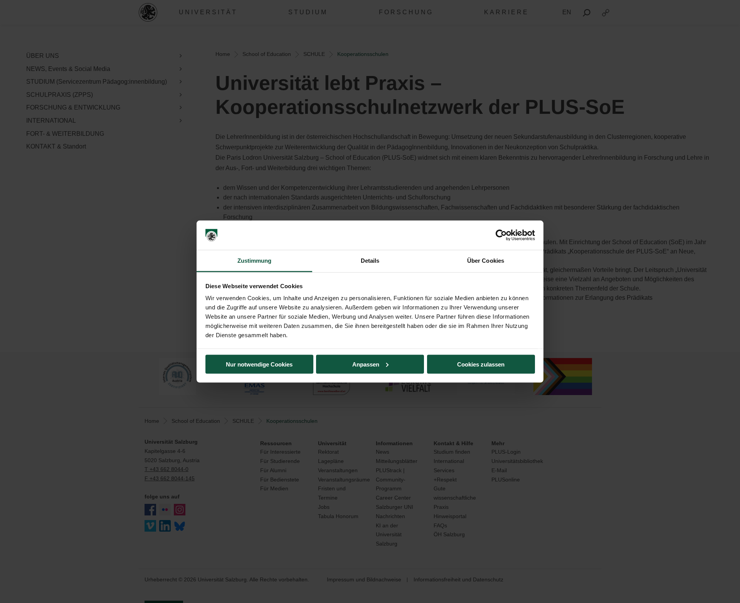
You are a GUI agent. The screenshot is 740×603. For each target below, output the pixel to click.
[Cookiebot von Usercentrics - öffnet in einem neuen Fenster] (501, 235)
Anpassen (365, 364)
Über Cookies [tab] (485, 260)
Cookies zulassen (481, 364)
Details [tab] (370, 260)
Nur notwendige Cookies (259, 364)
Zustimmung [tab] (254, 260)
